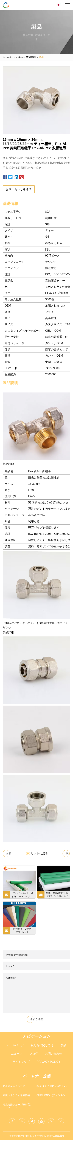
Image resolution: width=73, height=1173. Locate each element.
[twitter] (32, 1121)
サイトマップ (21, 1061)
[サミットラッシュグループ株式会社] (6, 5)
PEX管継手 (31, 57)
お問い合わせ (53, 1053)
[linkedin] (22, 1121)
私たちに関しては (42, 1045)
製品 (20, 57)
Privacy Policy (48, 1061)
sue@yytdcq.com (55, 1136)
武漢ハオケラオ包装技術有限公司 (17, 1096)
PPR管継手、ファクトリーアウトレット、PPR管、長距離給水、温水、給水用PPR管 (22, 931)
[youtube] (41, 1121)
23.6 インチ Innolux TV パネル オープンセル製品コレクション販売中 (52, 1086)
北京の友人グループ (14, 1085)
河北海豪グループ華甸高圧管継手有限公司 (17, 1105)
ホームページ (9, 57)
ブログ (33, 1053)
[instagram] (51, 1121)
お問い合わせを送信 (18, 189)
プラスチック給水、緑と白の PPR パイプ (22, 895)
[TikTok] (61, 1121)
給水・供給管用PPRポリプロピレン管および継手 (57, 895)
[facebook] (12, 1121)
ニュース (16, 1053)
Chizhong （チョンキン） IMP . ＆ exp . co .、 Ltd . (52, 1096)
